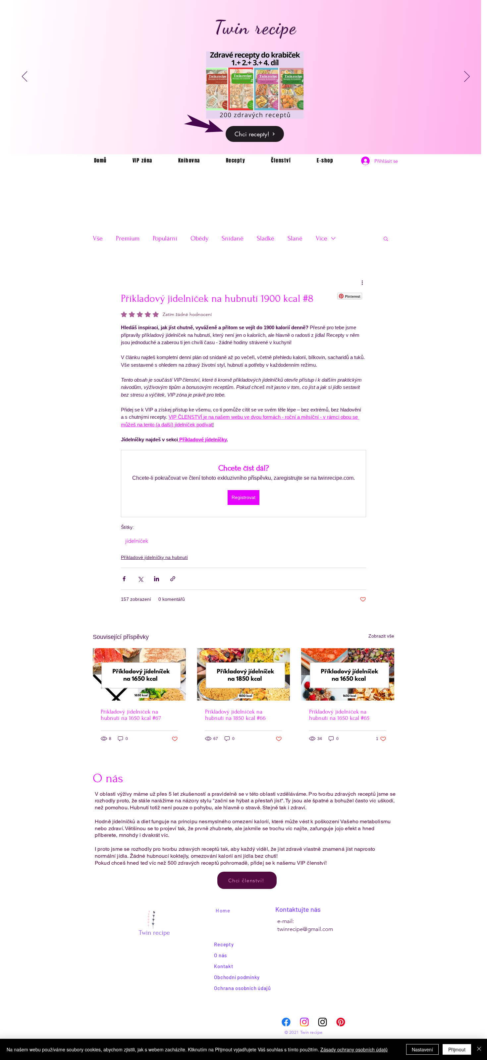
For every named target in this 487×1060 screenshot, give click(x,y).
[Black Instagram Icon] (322, 1022)
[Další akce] (362, 282)
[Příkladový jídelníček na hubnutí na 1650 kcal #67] (139, 674)
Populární (165, 238)
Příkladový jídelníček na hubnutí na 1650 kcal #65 (339, 715)
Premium (127, 238)
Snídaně (233, 238)
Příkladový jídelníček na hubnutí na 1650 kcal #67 (131, 715)
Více (321, 238)
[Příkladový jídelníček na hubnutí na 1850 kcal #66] (243, 674)
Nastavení (422, 1049)
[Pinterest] (341, 1022)
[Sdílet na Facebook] (124, 579)
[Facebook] (286, 1022)
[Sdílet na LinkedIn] (156, 579)
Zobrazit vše (381, 636)
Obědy (199, 238)
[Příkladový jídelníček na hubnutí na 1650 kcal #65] (347, 674)
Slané (295, 238)
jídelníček (136, 540)
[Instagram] (304, 1022)
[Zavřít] (479, 1049)
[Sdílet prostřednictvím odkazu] (173, 579)
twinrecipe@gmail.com (305, 929)
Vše (98, 238)
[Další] (467, 77)
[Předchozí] (24, 77)
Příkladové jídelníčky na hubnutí (154, 557)
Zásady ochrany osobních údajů (354, 1049)
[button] (386, 238)
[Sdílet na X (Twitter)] (140, 579)
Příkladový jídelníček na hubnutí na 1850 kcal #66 (235, 715)
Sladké (265, 238)
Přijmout (456, 1049)
